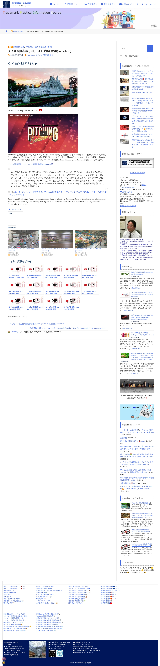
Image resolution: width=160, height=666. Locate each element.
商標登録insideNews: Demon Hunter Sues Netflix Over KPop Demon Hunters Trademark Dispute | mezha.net (142, 317)
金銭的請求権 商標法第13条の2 (142, 92)
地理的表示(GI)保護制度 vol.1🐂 (79, 590)
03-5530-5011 (10, 652)
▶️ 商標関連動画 (17, 31)
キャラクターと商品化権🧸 (77, 597)
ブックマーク (16, 209)
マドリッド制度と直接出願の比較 (14, 620)
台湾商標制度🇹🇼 (106, 603)
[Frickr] (151, 4)
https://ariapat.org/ (128, 187)
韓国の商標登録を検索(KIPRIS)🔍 (47, 624)
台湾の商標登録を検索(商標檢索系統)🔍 (49, 622)
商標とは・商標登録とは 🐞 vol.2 (14, 588)
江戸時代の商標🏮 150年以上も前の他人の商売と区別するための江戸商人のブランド (142, 81)
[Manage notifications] (4, 658)
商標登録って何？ (9, 590)
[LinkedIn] (146, 4)
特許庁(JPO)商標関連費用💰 (13, 624)
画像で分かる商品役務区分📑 (13, 601)
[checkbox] (3, 662)
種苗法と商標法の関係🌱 (77, 601)
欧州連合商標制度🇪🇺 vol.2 (110, 588)
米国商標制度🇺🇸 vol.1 (108, 592)
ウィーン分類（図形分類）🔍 (46, 630)
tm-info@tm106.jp (12, 655)
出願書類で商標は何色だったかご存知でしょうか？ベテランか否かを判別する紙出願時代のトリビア (142, 515)
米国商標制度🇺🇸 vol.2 (108, 595)
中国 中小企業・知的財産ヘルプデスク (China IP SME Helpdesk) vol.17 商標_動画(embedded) (142, 294)
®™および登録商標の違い (45, 586)
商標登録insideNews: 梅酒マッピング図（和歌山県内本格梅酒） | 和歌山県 (143, 111)
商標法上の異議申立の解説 (45, 595)
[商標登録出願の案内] (6, 4)
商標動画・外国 (45, 47)
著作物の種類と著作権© (76, 599)
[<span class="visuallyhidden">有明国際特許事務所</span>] (155, 4)
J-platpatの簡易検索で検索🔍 (45, 616)
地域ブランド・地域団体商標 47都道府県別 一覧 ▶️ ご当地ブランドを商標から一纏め (143, 129)
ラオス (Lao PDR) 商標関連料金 (141, 503)
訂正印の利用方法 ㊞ (75, 603)
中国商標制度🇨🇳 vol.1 (108, 597)
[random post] (125, 505)
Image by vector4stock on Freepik (87, 648)
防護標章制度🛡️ (41, 592)
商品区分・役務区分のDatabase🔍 (14, 630)
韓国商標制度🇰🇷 (106, 601)
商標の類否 (7, 595)
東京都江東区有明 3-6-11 (14, 646)
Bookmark (77, 652)
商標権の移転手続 (9, 592)
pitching (31, 55)
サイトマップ (88, 652)
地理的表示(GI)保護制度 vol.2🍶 (79, 592)
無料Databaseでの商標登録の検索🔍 (48, 614)
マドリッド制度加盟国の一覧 (13, 618)
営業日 (143, 185)
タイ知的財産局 (46, 55)
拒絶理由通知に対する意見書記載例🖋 (49, 590)
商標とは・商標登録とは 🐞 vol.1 (132, 441)
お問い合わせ (127, 192)
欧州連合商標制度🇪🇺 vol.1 (110, 586)
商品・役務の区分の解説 (11, 599)
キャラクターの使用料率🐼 (77, 595)
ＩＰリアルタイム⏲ (43, 601)
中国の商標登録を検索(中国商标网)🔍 (49, 620)
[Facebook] (142, 4)
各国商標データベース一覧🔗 (13, 622)
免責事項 (78, 642)
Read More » (136, 288)
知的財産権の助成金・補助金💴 (47, 603)
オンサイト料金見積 (128, 206)
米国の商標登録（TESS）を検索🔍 (48, 618)
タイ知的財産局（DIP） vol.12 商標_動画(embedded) (29, 164)
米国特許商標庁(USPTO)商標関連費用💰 (17, 626)
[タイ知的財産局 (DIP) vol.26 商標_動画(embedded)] (91, 239)
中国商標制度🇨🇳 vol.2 (108, 599)
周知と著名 (7, 597)
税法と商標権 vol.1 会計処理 (78, 586)
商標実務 (123, 438)
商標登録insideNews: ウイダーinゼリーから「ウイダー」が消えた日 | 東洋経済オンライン (142, 73)
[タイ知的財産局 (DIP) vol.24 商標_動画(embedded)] (23, 239)
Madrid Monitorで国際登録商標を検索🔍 (49, 628)
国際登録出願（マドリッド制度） (14, 614)
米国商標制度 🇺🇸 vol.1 (128, 483)
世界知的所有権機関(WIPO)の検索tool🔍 (49, 626)
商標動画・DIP (31, 47)
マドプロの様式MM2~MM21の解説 (15, 616)
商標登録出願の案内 (84, 663)
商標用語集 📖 (41, 599)
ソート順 (123, 56)
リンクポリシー (89, 642)
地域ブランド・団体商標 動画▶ (79, 588)
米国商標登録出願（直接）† (110, 590)
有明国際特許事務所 (137, 173)
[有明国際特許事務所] (137, 163)
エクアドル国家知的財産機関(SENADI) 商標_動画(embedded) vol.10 (141, 531)
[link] (137, 4)
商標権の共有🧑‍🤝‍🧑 (8, 603)
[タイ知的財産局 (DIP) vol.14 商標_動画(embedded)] (57, 239)
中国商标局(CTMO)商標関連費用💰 (15, 628)
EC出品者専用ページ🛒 (44, 597)
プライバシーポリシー (83, 644)
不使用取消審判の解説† (44, 588)
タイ (37, 55)
